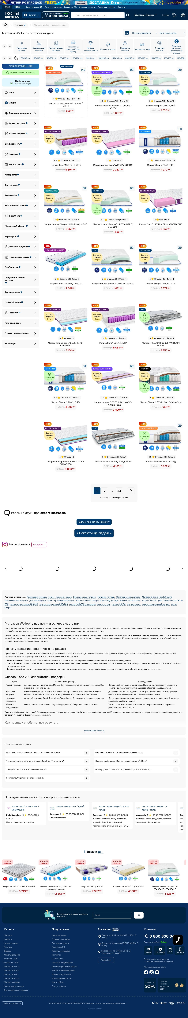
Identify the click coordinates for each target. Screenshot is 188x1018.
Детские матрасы (37, 600)
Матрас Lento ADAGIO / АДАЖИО (128, 886)
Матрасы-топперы (106, 597)
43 (119, 491)
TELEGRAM (160, 952)
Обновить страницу (94, 1008)
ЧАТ (170, 951)
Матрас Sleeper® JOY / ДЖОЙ (160, 105)
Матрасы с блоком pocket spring (157, 597)
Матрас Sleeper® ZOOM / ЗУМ (160, 283)
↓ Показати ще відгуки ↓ (94, 533)
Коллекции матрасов (61, 978)
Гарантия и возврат (106, 7)
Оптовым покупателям (62, 962)
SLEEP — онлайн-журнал (63, 970)
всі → (100, 851)
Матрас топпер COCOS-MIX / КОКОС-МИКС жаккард (113, 403)
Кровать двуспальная (14, 986)
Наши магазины (33, 7)
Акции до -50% (11, 958)
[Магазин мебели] (17, 7)
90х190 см (64, 58)
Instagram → (39, 544)
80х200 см (51, 58)
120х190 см (90, 58)
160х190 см (169, 58)
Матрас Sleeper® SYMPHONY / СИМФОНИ (161, 402)
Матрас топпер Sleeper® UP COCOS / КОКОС (113, 107)
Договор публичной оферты (64, 966)
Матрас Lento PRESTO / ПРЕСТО (66, 283)
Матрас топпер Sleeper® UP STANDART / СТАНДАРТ (113, 225)
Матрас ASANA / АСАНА (92, 886)
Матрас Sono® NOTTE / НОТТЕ (66, 165)
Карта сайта (57, 982)
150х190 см (143, 58)
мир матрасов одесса (130, 600)
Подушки (8, 947)
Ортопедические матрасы (128, 597)
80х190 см (38, 58)
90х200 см (77, 58)
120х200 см (104, 58)
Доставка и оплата (87, 7)
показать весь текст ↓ (94, 730)
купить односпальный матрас (156, 604)
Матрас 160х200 (11, 966)
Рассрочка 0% (70, 7)
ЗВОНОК (180, 952)
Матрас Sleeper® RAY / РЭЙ (160, 165)
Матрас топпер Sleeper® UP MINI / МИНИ (66, 105)
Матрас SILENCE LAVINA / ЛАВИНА (18, 886)
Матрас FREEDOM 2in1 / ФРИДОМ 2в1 (113, 461)
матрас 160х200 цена (152, 600)
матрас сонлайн (83, 600)
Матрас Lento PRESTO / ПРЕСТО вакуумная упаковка (55, 887)
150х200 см (156, 58)
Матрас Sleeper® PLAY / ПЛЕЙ (66, 402)
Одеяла (7, 951)
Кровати (8, 939)
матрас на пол (134, 604)
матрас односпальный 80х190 (24, 604)
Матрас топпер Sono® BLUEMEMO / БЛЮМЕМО (65, 344)
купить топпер (103, 604)
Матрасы (8, 935)
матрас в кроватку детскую (105, 600)
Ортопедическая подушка (16, 990)
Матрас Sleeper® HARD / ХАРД (161, 461)
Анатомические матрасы (16, 600)
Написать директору (12, 1003)
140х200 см (130, 58)
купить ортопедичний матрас (60, 600)
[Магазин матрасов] (7, 7)
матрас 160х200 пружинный (82, 604)
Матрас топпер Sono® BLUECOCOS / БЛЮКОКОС (65, 463)
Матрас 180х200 (11, 970)
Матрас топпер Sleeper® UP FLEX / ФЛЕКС (113, 283)
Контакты (122, 7)
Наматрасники (10, 943)
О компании (57, 958)
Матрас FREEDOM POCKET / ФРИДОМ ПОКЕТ (161, 344)
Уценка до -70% (11, 962)
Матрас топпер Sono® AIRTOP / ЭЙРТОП (113, 165)
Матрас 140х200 (11, 978)
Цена (11, 92)
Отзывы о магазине (53, 7)
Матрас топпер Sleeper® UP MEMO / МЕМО (65, 224)
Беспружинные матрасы (84, 597)
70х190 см (25, 58)
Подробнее (106, 960)
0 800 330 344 (58, 16)
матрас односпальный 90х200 (53, 604)
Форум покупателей (61, 974)
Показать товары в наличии (22, 72)
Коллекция (10, 343)
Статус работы (59, 986)
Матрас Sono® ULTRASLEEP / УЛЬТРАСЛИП (160, 224)
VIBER (148, 952)
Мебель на (150, 983)
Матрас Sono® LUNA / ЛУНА (113, 343)
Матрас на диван (12, 982)
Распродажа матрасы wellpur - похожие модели (49, 597)
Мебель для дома (12, 955)
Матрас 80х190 (11, 974)
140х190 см (117, 58)
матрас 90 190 (119, 604)
